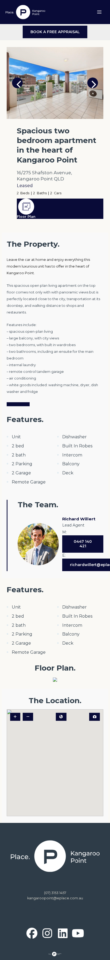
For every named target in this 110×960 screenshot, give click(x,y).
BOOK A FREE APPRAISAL (55, 32)
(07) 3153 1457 (55, 893)
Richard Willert (78, 518)
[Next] (92, 83)
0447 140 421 (83, 544)
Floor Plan (26, 217)
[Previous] (17, 83)
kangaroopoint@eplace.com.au (55, 898)
